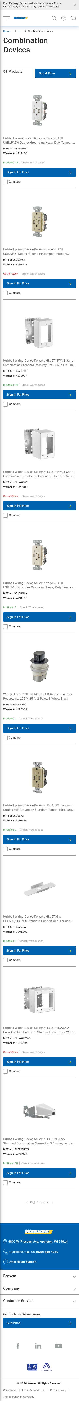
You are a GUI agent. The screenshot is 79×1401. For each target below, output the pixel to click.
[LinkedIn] (38, 1346)
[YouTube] (58, 1346)
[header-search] (54, 18)
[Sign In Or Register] (63, 18)
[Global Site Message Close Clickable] (75, 5)
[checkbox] (5, 182)
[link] (19, 31)
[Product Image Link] (39, 110)
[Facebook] (18, 1346)
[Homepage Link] (20, 18)
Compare (15, 182)
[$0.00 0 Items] (73, 18)
